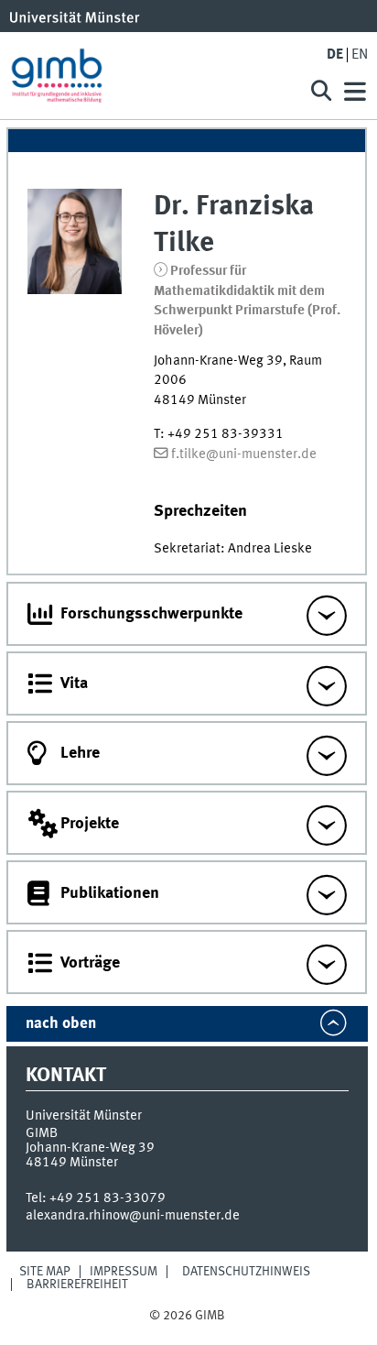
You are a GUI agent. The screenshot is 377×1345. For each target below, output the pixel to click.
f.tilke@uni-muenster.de (244, 454)
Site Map (44, 1271)
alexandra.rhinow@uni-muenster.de (133, 1215)
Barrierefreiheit (77, 1284)
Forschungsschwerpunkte (151, 614)
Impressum (123, 1271)
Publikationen (109, 893)
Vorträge (90, 963)
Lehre (80, 753)
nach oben (61, 1024)
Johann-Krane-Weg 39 (90, 1148)
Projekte (89, 823)
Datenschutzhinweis (246, 1271)
